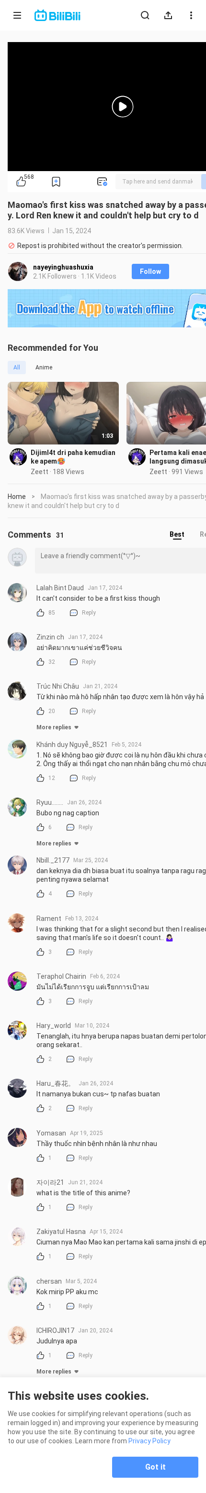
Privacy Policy (149, 1441)
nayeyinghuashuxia (63, 267)
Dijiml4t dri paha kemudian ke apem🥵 (73, 457)
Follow (150, 271)
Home (17, 496)
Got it (155, 1466)
